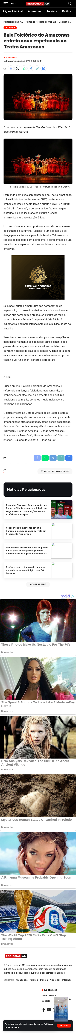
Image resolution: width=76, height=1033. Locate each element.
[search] (69, 4)
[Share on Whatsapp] (24, 68)
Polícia (44, 980)
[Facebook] (44, 1009)
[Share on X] (17, 68)
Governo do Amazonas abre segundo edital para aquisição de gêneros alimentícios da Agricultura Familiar (27, 550)
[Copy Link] (37, 68)
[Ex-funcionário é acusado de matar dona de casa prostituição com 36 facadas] (61, 570)
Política (34, 980)
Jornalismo (10, 57)
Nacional (55, 980)
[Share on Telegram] (30, 68)
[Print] (43, 68)
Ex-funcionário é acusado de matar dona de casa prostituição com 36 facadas (26, 570)
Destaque (10, 27)
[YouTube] (49, 1009)
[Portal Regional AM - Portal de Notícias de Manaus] (38, 3)
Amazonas (22, 980)
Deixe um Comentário (56, 471)
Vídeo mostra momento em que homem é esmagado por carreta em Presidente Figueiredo (26, 530)
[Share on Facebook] (11, 68)
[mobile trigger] (7, 3)
